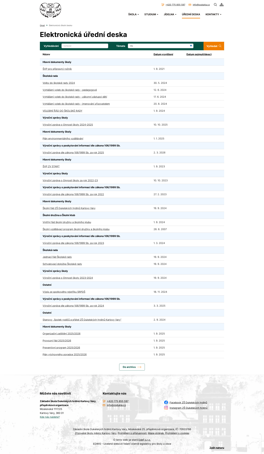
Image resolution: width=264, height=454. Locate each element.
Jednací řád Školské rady (57, 257)
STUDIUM (150, 14)
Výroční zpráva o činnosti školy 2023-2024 (68, 277)
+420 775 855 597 (175, 4)
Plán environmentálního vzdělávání (63, 138)
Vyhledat (212, 46)
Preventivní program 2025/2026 (61, 347)
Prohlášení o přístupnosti (132, 433)
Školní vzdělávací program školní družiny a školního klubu (76, 229)
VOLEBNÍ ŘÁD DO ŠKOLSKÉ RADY (62, 110)
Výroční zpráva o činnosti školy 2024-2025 (68, 124)
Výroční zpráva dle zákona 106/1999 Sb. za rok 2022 (73, 194)
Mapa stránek (156, 433)
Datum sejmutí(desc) (199, 54)
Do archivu (129, 367)
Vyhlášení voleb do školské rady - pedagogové (70, 89)
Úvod (42, 25)
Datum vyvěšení (163, 54)
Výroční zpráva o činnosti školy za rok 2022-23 (70, 180)
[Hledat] (215, 4)
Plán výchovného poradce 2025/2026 (65, 354)
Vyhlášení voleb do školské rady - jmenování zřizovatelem (76, 103)
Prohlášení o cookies (177, 433)
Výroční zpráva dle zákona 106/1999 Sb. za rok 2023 (73, 243)
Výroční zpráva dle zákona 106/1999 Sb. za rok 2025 (73, 152)
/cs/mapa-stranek (221, 4)
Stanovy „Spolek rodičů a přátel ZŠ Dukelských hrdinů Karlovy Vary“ (82, 319)
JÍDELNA (169, 14)
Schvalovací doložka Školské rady (62, 264)
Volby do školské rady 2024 (59, 82)
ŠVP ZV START (51, 166)
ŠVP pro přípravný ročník (57, 68)
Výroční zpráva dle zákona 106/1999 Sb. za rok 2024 (73, 305)
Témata (120, 46)
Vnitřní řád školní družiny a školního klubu (67, 222)
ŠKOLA (132, 14)
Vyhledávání (51, 46)
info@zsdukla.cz (201, 4)
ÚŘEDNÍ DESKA (191, 14)
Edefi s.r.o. (144, 439)
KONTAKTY (212, 14)
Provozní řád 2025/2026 (57, 340)
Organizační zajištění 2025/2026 (61, 333)
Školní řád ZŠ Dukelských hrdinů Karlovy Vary (69, 208)
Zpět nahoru (217, 447)
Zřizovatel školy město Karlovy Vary (95, 433)
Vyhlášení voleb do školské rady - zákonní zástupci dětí (75, 96)
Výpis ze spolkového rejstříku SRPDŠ (64, 291)
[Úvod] (50, 10)
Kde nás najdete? (50, 417)
